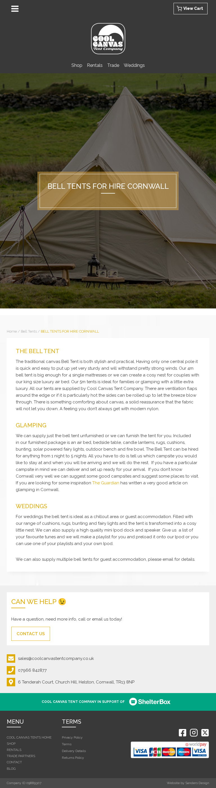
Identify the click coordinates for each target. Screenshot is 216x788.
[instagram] (194, 732)
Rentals (95, 65)
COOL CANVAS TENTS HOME (29, 737)
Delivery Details (74, 751)
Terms (66, 744)
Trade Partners (21, 756)
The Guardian (105, 482)
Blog (11, 769)
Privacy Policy (72, 737)
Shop (76, 65)
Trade (113, 65)
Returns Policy (73, 758)
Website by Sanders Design (188, 783)
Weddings (134, 65)
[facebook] (182, 732)
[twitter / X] (205, 732)
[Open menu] (15, 8)
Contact (14, 762)
